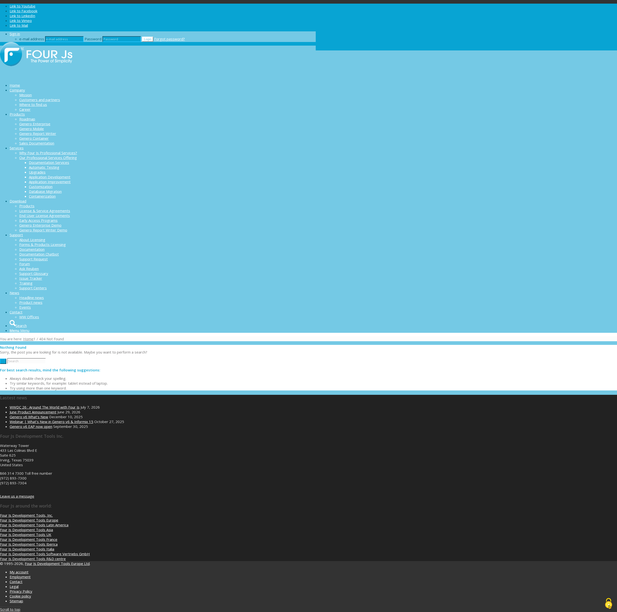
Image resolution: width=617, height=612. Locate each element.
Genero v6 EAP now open (31, 426)
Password (93, 38)
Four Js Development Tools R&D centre (33, 558)
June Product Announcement (33, 412)
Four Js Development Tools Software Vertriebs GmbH (45, 553)
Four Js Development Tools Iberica (29, 544)
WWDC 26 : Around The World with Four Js (45, 407)
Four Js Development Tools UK (25, 534)
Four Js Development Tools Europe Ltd (57, 563)
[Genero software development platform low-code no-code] (36, 76)
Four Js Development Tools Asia (26, 529)
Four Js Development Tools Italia (27, 549)
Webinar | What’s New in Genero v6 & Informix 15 (51, 421)
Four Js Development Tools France (28, 539)
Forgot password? (169, 38)
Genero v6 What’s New (29, 416)
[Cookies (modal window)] (608, 604)
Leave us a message (17, 496)
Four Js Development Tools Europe (29, 520)
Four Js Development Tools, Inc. (26, 515)
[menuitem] (163, 85)
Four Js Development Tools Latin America (34, 524)
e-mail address (31, 38)
